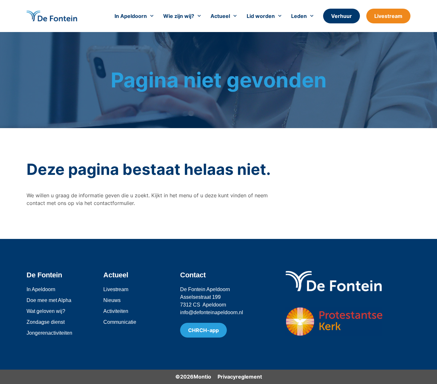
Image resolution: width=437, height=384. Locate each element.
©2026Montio (193, 376)
